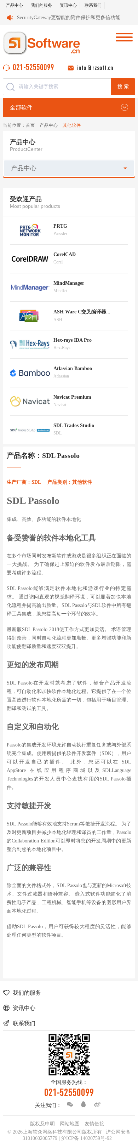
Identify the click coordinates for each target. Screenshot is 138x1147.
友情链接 (94, 1123)
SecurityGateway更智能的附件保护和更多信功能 (68, 17)
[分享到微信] (68, 1104)
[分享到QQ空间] (81, 1104)
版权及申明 (42, 1123)
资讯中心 (68, 5)
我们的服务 (41, 5)
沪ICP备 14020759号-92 (86, 1138)
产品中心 (14, 5)
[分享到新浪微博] (95, 1104)
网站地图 (70, 1123)
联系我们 (93, 5)
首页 (30, 125)
